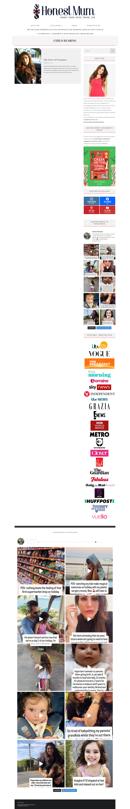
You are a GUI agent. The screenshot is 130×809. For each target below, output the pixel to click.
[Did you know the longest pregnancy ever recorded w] (91, 300)
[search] (112, 51)
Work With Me (93, 25)
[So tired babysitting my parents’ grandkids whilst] (107, 300)
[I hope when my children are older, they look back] (91, 317)
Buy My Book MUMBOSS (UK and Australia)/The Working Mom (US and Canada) (65, 30)
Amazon (104, 143)
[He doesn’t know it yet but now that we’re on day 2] (91, 268)
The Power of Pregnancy (55, 60)
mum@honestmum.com (91, 119)
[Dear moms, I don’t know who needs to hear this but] (91, 284)
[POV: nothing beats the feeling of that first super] (91, 251)
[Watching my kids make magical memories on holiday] (107, 251)
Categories (55, 25)
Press (74, 25)
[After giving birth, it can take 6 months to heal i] (107, 284)
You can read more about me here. (94, 122)
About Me (35, 25)
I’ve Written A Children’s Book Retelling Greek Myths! (65, 34)
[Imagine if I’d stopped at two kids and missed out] (107, 317)
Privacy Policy (20, 802)
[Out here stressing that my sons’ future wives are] (107, 268)
